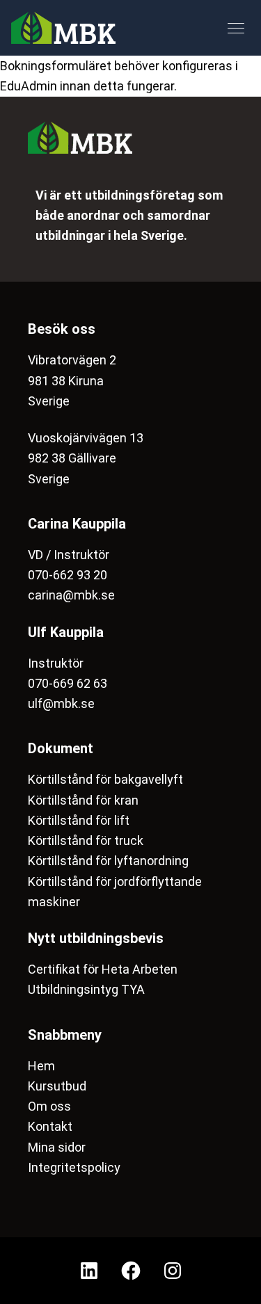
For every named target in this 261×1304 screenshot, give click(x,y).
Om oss (49, 1106)
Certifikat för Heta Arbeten (102, 969)
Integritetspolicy (74, 1167)
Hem (41, 1066)
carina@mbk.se (71, 595)
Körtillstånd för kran (83, 800)
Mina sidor (57, 1147)
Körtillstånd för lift (78, 820)
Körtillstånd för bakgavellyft (105, 779)
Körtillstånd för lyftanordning (108, 860)
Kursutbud (57, 1086)
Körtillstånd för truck (85, 840)
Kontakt (50, 1126)
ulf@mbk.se (61, 703)
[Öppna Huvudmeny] (236, 28)
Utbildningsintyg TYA (86, 989)
